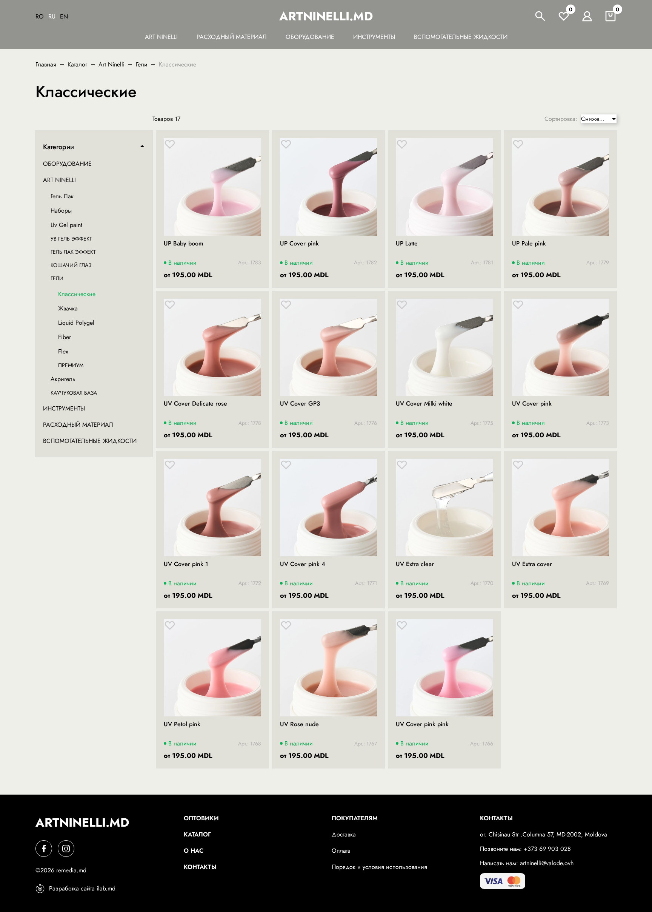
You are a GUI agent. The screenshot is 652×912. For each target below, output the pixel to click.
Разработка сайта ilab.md (82, 888)
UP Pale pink (529, 243)
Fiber (64, 337)
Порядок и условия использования (379, 867)
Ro (39, 16)
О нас (193, 850)
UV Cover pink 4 (302, 564)
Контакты (200, 867)
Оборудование (310, 36)
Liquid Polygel (76, 322)
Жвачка (68, 308)
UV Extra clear (415, 564)
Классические (76, 294)
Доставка (344, 834)
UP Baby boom (183, 243)
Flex (63, 351)
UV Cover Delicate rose (195, 404)
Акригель (63, 379)
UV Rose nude (299, 724)
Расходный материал (232, 36)
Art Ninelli (161, 36)
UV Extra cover (532, 564)
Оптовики (201, 818)
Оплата (341, 850)
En (64, 16)
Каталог (77, 64)
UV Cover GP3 (300, 404)
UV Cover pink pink (422, 724)
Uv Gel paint (66, 225)
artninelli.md (326, 16)
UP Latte (407, 243)
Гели (142, 64)
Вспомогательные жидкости (460, 36)
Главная (45, 64)
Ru (51, 16)
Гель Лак (62, 196)
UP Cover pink (299, 243)
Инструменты (374, 36)
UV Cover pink (532, 404)
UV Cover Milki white (424, 404)
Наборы (61, 210)
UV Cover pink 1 (186, 564)
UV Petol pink (182, 724)
